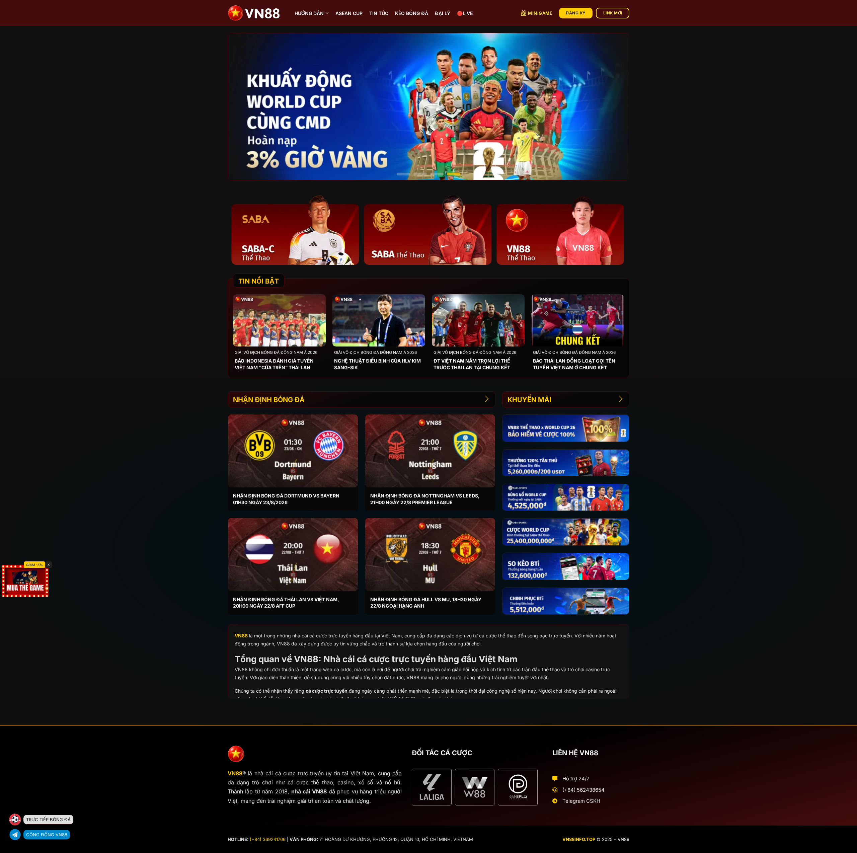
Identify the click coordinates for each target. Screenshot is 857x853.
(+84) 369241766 (268, 839)
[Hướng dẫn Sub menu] (327, 13)
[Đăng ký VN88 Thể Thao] (291, 229)
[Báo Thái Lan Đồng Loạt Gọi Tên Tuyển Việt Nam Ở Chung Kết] (577, 320)
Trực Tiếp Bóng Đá (48, 819)
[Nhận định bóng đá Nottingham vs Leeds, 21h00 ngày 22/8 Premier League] (430, 451)
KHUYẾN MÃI (529, 400)
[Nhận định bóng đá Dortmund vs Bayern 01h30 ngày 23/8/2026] (293, 451)
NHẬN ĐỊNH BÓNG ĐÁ (269, 400)
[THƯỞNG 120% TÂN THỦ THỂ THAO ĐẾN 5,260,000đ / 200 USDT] (565, 462)
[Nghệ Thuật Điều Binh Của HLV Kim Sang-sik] (378, 320)
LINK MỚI (612, 12)
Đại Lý (442, 13)
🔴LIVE (465, 13)
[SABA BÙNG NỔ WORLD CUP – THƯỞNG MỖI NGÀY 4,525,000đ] (565, 497)
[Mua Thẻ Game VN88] (25, 581)
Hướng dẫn (309, 13)
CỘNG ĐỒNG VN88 (46, 834)
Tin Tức (378, 13)
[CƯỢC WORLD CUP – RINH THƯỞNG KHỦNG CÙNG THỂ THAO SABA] (565, 531)
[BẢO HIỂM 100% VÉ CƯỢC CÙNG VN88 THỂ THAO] (565, 428)
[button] (403, 174)
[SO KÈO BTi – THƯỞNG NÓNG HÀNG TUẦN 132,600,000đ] (565, 566)
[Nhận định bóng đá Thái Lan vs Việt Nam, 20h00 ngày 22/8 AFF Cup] (293, 554)
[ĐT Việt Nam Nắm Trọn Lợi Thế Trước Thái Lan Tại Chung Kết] (478, 320)
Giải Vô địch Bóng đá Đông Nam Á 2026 (276, 352)
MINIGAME (540, 13)
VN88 (241, 635)
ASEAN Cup (349, 13)
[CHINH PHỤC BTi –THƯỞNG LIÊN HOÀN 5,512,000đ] (565, 601)
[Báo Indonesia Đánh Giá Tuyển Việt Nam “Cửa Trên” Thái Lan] (279, 320)
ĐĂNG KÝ (576, 12)
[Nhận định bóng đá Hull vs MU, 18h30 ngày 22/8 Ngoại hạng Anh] (430, 554)
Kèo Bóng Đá (411, 13)
